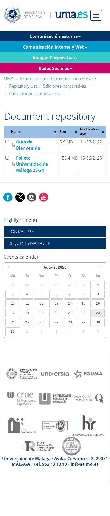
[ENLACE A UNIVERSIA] (55, 373)
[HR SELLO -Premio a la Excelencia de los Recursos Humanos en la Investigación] (88, 425)
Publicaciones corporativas (34, 93)
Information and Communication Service (58, 79)
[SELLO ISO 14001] (55, 425)
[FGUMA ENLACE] (88, 373)
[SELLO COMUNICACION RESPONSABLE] (88, 398)
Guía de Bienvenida (28, 145)
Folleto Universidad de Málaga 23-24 (32, 164)
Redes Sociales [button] (53, 68)
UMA (9, 79)
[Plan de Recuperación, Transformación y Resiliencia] (38, 446)
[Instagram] (31, 197)
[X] (19, 197)
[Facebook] (8, 197)
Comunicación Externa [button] (54, 36)
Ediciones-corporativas (64, 86)
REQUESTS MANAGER (29, 243)
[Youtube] (43, 197)
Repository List (23, 86)
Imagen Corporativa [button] (54, 58)
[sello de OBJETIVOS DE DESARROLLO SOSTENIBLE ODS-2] (22, 373)
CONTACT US (21, 231)
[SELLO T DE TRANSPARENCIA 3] (22, 425)
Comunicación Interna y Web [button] (53, 47)
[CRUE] (22, 398)
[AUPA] (55, 398)
